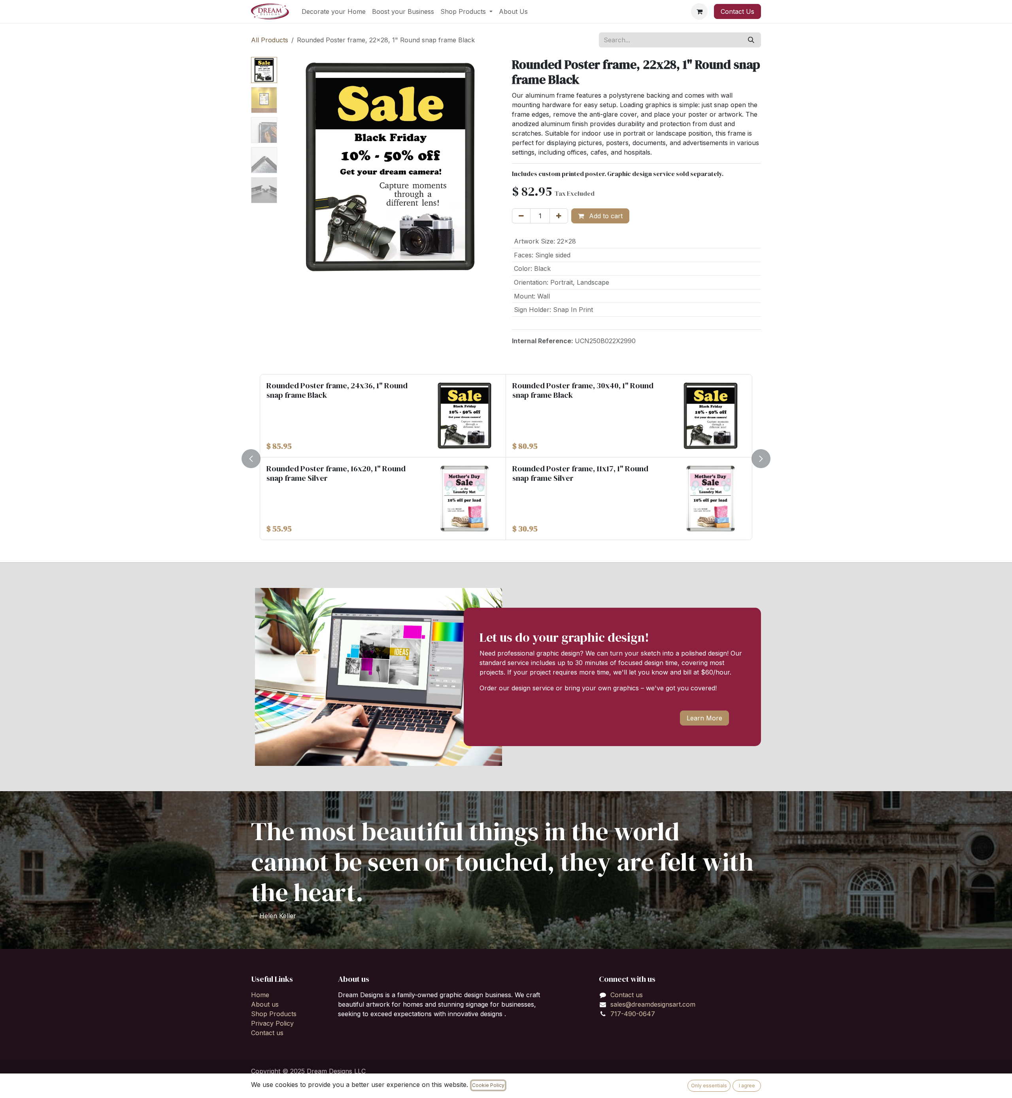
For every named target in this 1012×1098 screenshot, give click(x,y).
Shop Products (273, 1014)
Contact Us (737, 11)
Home (260, 995)
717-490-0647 (632, 1014)
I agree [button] (747, 1086)
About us (265, 1004)
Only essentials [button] (709, 1086)
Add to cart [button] (605, 216)
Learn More (704, 718)
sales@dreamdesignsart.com (652, 1004)
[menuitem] (333, 11)
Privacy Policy (272, 1023)
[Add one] (558, 215)
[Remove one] (521, 215)
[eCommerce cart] (699, 11)
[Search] (751, 39)
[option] (506, 457)
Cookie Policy (488, 1085)
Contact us (267, 1033)
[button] (291, 167)
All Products (269, 40)
